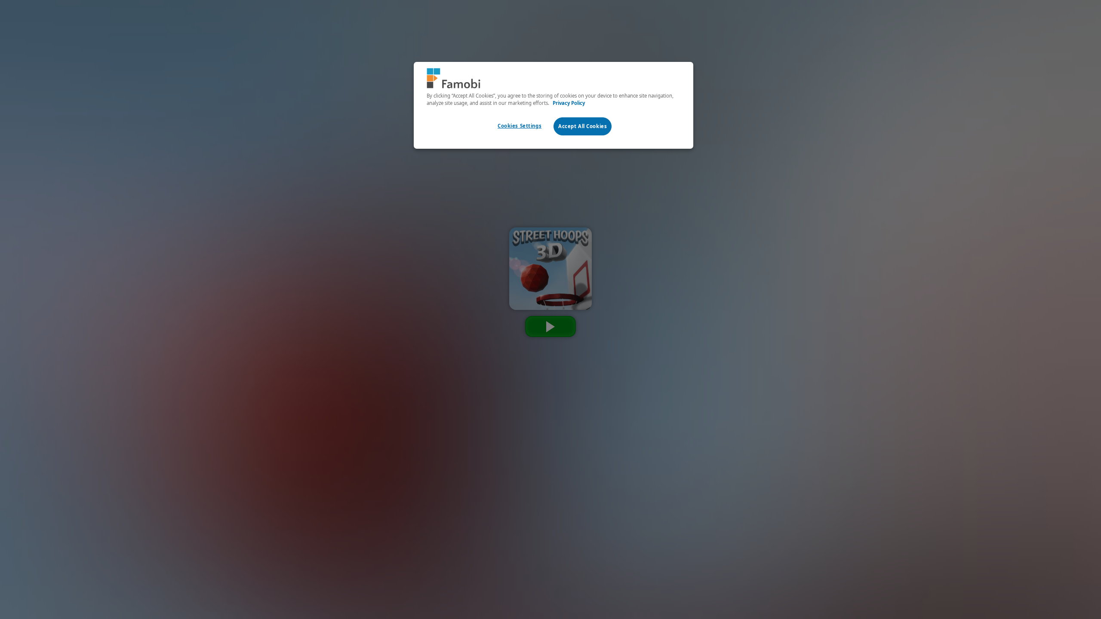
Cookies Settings (519, 126)
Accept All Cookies (582, 126)
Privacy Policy (569, 103)
